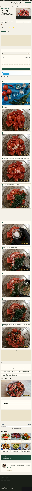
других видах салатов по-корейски (14, 375)
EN (30, 0)
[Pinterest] (5, 0)
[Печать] (6, 32)
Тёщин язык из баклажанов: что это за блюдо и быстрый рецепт (6, 451)
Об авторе (27, 0)
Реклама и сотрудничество (4, 487)
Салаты (12, 487)
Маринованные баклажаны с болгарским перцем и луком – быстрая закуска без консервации (16, 441)
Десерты (12, 488)
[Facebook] (9, 480)
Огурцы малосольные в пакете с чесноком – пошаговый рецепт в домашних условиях (16, 451)
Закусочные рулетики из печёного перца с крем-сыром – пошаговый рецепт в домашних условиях (26, 451)
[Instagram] (4, 0)
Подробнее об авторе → (10, 467)
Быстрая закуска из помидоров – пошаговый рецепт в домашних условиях (6, 441)
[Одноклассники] (8, 480)
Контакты (24, 0)
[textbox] (17, 426)
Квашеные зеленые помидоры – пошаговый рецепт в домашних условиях (26, 441)
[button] (23, 13)
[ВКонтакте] (7, 0)
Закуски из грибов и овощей (5, 8)
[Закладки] (24, 2)
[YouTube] (6, 0)
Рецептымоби (4, 477)
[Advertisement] (16, 40)
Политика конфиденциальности (4, 488)
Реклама (22, 0)
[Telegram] (3, 0)
